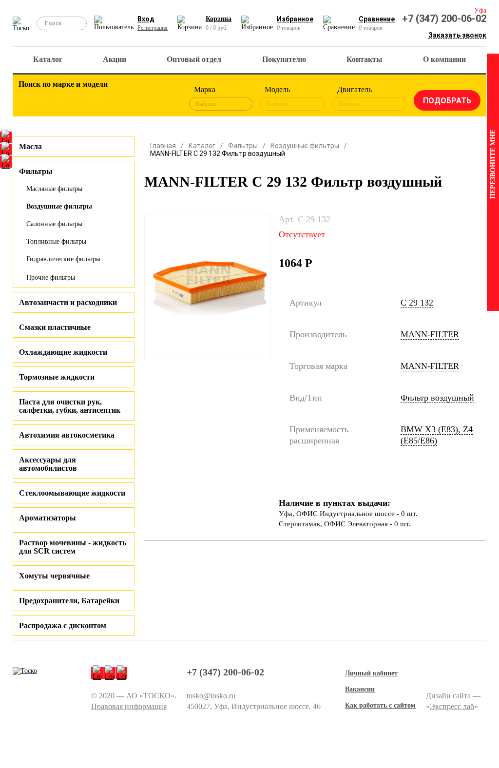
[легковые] (31, 98)
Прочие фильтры (50, 277)
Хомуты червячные (54, 576)
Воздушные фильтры (59, 206)
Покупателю (284, 59)
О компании (444, 59)
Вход (145, 19)
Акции (114, 59)
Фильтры (243, 146)
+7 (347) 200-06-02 (444, 18)
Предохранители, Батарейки (69, 600)
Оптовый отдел (194, 59)
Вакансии (360, 689)
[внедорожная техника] (138, 98)
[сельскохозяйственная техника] (111, 98)
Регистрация (152, 27)
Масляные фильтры (54, 188)
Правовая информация (129, 706)
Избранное (295, 19)
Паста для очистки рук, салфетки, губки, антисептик (69, 406)
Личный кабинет (371, 673)
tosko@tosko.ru (211, 695)
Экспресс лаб (452, 706)
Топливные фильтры (56, 241)
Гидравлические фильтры (63, 259)
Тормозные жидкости (57, 377)
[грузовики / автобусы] (84, 98)
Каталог (47, 59)
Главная (163, 146)
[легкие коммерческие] (57, 98)
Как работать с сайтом (380, 705)
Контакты (364, 59)
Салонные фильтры (54, 224)
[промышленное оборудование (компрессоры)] (165, 98)
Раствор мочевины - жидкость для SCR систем (72, 546)
